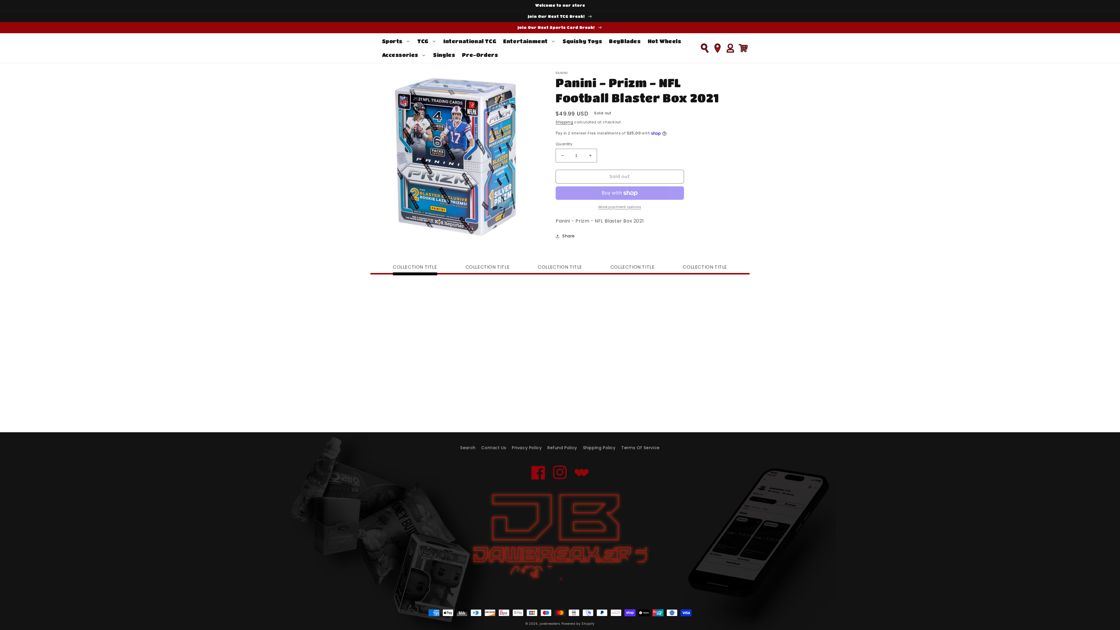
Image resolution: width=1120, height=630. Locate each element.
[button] (396, 41)
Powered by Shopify (578, 624)
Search (468, 448)
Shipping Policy (599, 448)
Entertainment (525, 41)
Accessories (400, 55)
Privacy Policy (527, 448)
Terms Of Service (640, 448)
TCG (422, 41)
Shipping (564, 122)
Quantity (564, 144)
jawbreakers (550, 624)
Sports (392, 41)
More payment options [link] (619, 206)
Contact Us (493, 448)
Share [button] (568, 236)
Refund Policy (562, 448)
